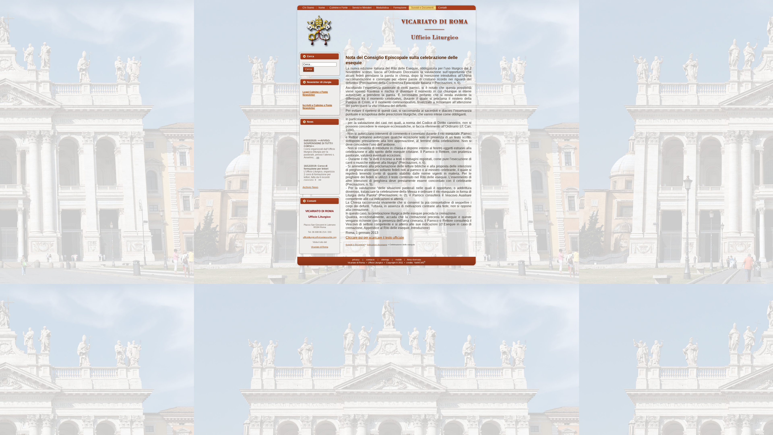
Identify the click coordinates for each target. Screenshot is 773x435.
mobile (399, 259)
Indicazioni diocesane (377, 244)
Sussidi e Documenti (355, 244)
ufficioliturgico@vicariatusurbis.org (319, 237)
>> (317, 139)
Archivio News (310, 187)
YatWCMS (419, 262)
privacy (356, 259)
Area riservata (414, 259)
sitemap (385, 259)
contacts (370, 259)
